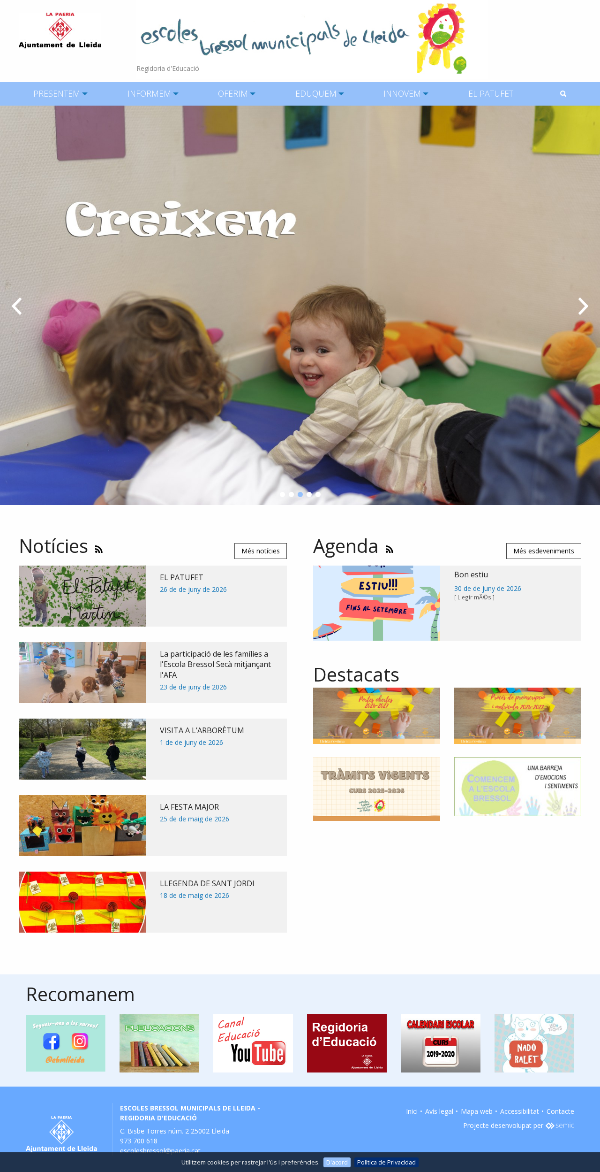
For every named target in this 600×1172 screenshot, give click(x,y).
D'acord (337, 1162)
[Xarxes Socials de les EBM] (65, 1042)
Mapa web (477, 1111)
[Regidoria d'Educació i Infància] (347, 1042)
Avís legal (439, 1111)
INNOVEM (402, 93)
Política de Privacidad (386, 1162)
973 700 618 (139, 1140)
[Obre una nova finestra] (559, 1125)
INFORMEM (149, 93)
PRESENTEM (56, 93)
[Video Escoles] (253, 1042)
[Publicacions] (159, 1042)
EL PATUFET (490, 93)
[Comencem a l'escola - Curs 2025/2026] (517, 785)
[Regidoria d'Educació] (312, 38)
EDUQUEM (316, 93)
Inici (412, 1111)
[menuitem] (57, 94)
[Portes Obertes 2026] (376, 715)
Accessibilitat (519, 1111)
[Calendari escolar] (440, 1042)
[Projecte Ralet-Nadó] (534, 1042)
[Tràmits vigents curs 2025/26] (376, 788)
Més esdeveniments (543, 550)
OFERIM (233, 93)
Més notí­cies (260, 550)
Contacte (560, 1111)
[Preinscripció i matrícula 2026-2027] (517, 715)
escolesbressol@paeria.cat (160, 1150)
